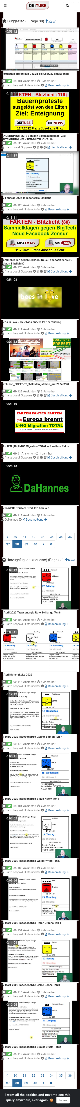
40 (35, 544)
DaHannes (12, 519)
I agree (63, 1100)
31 (24, 536)
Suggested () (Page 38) (25, 21)
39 (26, 544)
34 (52, 536)
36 (70, 536)
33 (42, 536)
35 (61, 536)
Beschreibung (56, 85)
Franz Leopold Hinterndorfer (23, 85)
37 (8, 544)
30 (15, 536)
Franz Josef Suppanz (19, 147)
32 (33, 536)
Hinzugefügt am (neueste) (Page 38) (35, 559)
